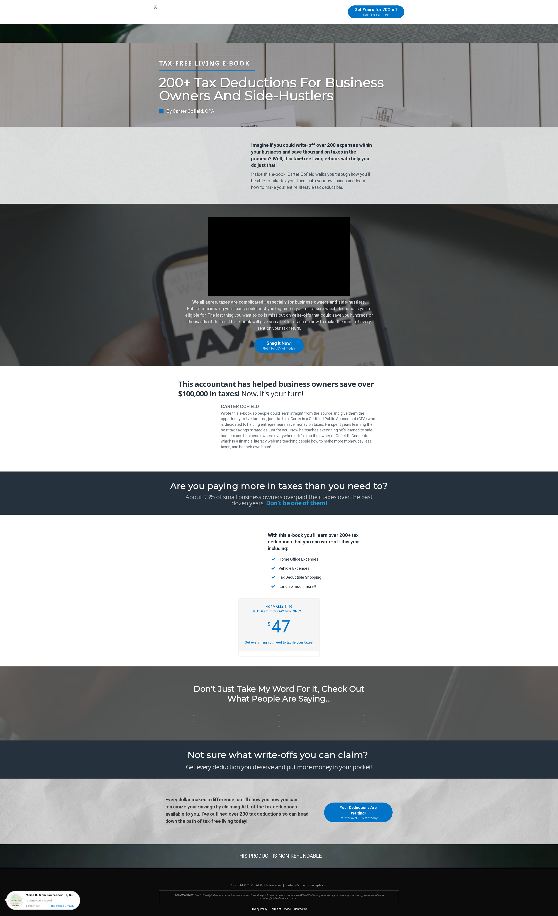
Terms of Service (280, 909)
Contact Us (300, 909)
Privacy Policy (259, 909)
